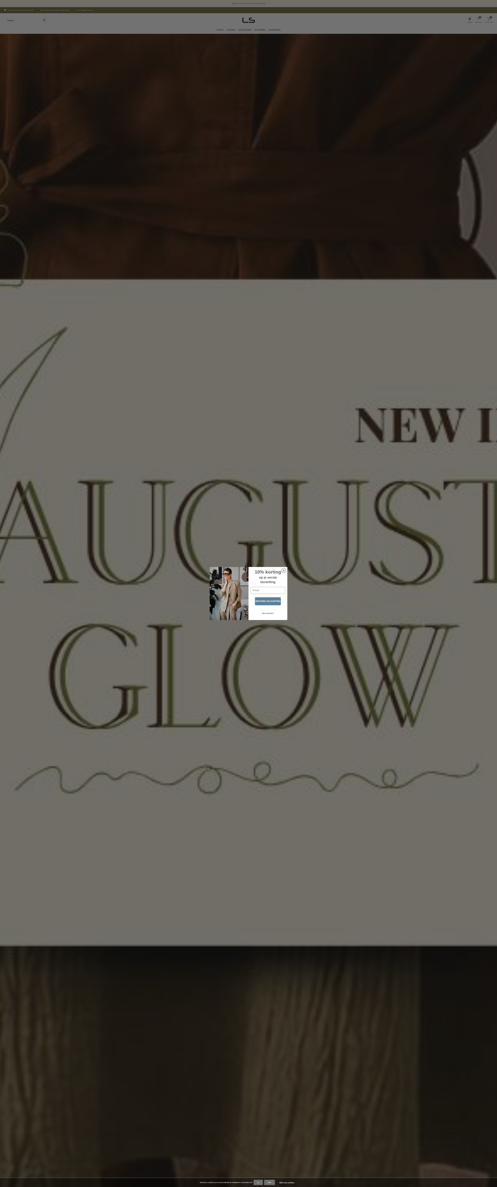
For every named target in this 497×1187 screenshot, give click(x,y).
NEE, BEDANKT (268, 613)
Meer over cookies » (287, 1182)
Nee (269, 1182)
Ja (258, 1182)
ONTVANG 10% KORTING (267, 601)
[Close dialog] (283, 570)
